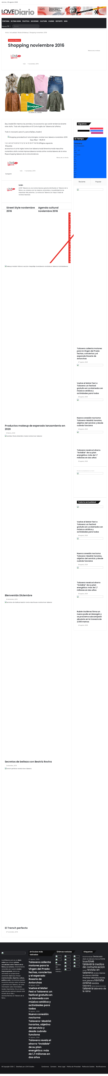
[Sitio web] (20, 198)
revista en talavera (91, 971)
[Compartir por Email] (7, 176)
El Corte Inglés (37, 126)
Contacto (53, 1066)
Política (25, 21)
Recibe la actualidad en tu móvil (85, 471)
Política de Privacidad (74, 1066)
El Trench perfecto (16, 928)
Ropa (7, 154)
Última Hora (16, 21)
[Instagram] (27, 198)
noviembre (9, 151)
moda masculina (57, 149)
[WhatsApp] (6, 176)
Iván (24, 64)
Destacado (97, 956)
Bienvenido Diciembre (18, 595)
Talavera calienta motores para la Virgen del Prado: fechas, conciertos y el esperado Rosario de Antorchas (89, 353)
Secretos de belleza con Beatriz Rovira (28, 761)
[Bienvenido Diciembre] (36, 514)
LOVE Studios (29, 1066)
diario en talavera (88, 959)
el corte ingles (18, 149)
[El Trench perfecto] (36, 846)
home (27, 149)
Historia (97, 959)
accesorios (9, 149)
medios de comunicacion (94, 965)
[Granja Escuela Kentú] (67, 970)
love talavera (34, 149)
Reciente (82, 182)
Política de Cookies (88, 1066)
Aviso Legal (61, 1066)
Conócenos (45, 1066)
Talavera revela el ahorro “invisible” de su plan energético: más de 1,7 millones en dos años (88, 454)
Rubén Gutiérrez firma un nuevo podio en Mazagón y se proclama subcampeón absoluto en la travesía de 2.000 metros (89, 616)
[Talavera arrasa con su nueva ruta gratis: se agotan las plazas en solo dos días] (76, 966)
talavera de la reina (23, 154)
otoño (15, 151)
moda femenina (45, 149)
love (85, 961)
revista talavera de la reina (56, 151)
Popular (98, 182)
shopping (12, 154)
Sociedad (34, 21)
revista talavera (91, 984)
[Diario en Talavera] (18, 12)
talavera (88, 988)
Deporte (59, 21)
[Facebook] (22, 198)
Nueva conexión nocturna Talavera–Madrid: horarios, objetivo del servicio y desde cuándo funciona (90, 422)
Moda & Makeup (23, 32)
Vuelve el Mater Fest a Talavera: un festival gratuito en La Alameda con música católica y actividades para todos (90, 388)
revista (84, 970)
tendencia (34, 154)
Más (65, 21)
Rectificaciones (101, 1066)
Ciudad (51, 21)
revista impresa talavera (27, 151)
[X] (5, 176)
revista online (41, 151)
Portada (5, 21)
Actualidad (13, 32)
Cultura (43, 21)
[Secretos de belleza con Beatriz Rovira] (36, 680)
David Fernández (88, 956)
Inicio (7, 32)
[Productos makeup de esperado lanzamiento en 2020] (36, 344)
